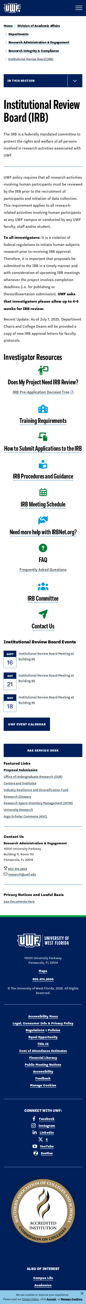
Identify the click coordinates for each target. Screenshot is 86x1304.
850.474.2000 (43, 979)
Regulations (35, 1030)
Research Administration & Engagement (38, 42)
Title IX (43, 1044)
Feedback (43, 1078)
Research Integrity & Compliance (33, 51)
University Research (18, 809)
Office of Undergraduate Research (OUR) (33, 776)
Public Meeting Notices (43, 1064)
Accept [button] (51, 1299)
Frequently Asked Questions (43, 569)
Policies (54, 1030)
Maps (43, 971)
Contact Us (43, 626)
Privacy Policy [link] (30, 1299)
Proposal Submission (21, 770)
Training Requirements (43, 420)
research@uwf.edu (22, 874)
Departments (18, 34)
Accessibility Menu (43, 1016)
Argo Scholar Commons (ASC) (25, 816)
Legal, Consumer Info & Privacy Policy (43, 1023)
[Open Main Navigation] (78, 8)
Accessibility (43, 1071)
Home (8, 26)
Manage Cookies (43, 1085)
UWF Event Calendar (27, 724)
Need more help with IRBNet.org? (43, 532)
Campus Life (43, 1278)
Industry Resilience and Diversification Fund (36, 790)
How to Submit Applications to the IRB (43, 448)
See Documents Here (19, 901)
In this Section (21, 80)
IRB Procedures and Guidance (43, 476)
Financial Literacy (43, 1058)
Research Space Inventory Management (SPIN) (38, 803)
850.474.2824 (17, 869)
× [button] (82, 1293)
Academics (43, 1285)
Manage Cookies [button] (71, 1299)
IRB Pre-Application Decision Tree (41, 392)
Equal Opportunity (43, 1037)
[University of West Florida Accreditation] (43, 1211)
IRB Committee (43, 598)
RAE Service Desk (43, 750)
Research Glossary (17, 796)
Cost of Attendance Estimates (43, 1051)
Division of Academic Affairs (38, 26)
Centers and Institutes (20, 783)
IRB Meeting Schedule (43, 504)
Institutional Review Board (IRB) (30, 59)
